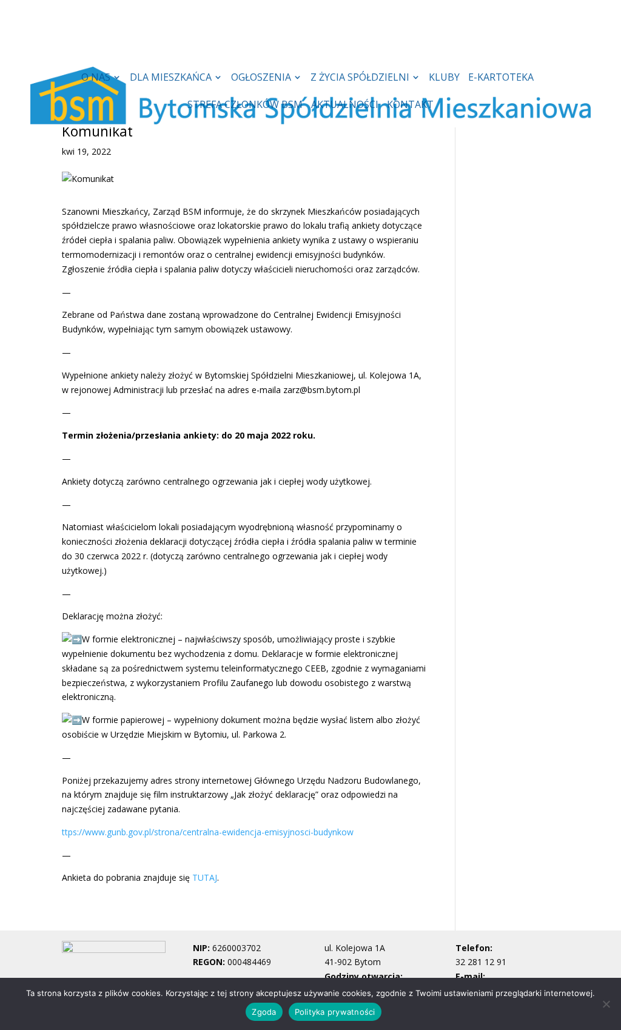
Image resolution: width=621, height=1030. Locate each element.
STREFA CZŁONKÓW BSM (245, 105)
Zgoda (264, 1012)
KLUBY (444, 78)
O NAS (95, 78)
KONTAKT (410, 105)
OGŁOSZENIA (261, 78)
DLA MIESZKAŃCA (171, 78)
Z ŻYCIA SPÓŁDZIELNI (359, 78)
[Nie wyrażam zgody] (606, 1004)
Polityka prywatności (335, 1012)
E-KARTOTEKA (501, 78)
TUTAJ (204, 877)
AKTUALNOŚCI (344, 105)
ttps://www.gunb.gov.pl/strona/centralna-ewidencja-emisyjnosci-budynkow (208, 832)
